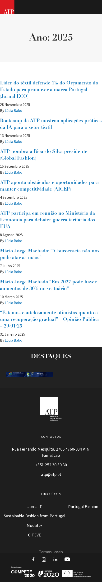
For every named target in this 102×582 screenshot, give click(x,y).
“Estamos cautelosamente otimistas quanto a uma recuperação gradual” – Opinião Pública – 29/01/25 (49, 320)
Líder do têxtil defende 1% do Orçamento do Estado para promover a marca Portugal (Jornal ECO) (49, 90)
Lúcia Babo (13, 110)
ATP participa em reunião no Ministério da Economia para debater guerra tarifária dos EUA (47, 220)
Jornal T (34, 506)
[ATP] (7, 7)
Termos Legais (51, 551)
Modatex (34, 525)
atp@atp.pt (51, 474)
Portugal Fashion (83, 506)
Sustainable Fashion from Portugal (34, 516)
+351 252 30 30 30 (51, 465)
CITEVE (34, 535)
